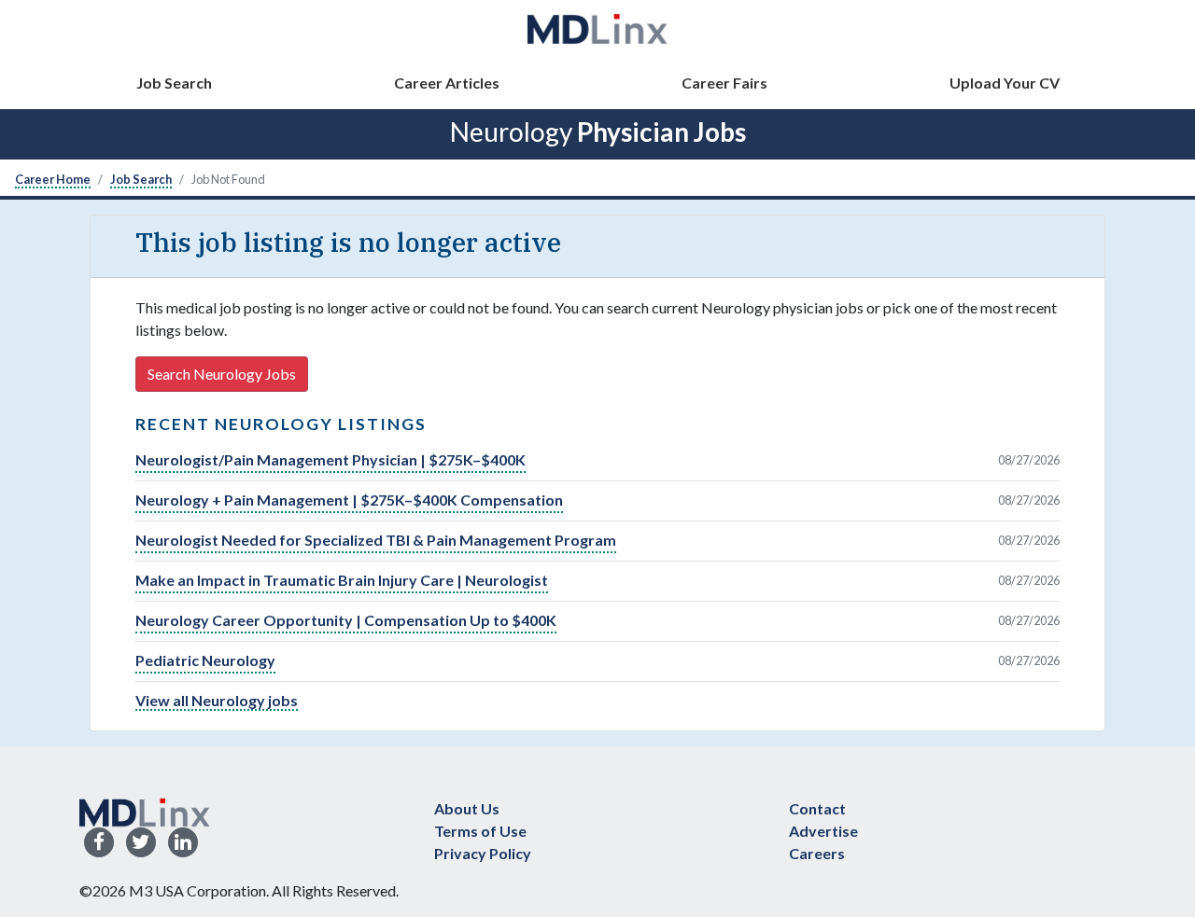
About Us (466, 808)
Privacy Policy (482, 853)
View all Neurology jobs (216, 700)
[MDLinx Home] (144, 810)
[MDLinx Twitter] (141, 843)
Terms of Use (480, 831)
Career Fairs (724, 82)
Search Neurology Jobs (222, 373)
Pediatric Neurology (205, 660)
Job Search (174, 82)
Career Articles (446, 82)
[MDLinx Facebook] (99, 843)
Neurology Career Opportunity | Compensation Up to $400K (345, 620)
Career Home (53, 179)
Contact (817, 808)
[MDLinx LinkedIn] (183, 843)
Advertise (823, 831)
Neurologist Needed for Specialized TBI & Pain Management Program (375, 540)
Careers (817, 853)
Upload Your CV (1004, 82)
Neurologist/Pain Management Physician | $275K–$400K (330, 459)
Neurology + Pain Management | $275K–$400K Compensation (349, 499)
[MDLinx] (597, 28)
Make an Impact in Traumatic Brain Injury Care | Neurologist (341, 580)
